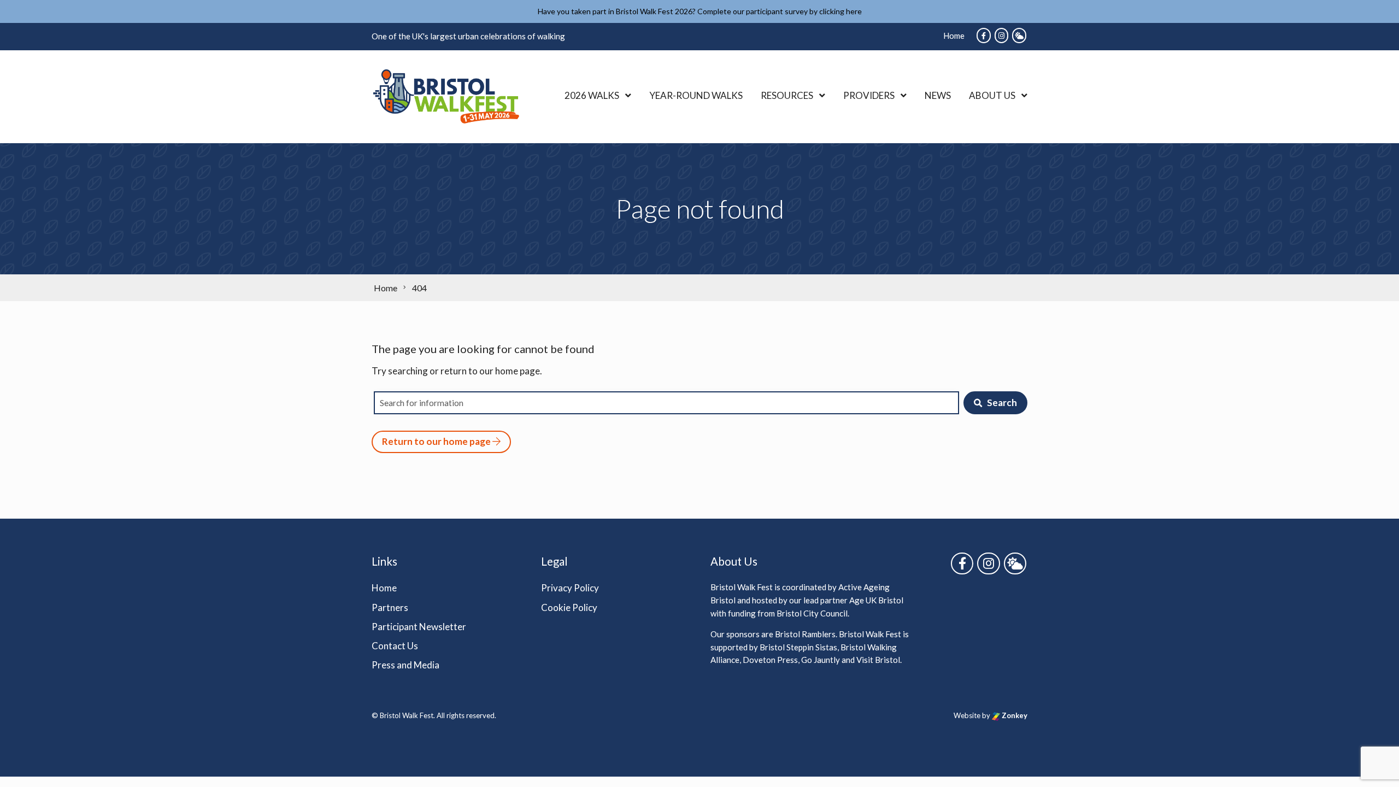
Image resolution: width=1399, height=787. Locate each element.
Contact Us (395, 645)
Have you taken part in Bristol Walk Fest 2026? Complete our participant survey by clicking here (700, 11)
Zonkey (1013, 715)
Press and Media (405, 665)
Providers (869, 95)
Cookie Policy (569, 607)
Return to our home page (437, 441)
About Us (992, 95)
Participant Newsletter (419, 626)
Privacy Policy (570, 588)
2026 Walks (592, 95)
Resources (787, 95)
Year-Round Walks (696, 95)
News (938, 95)
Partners (390, 607)
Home (954, 35)
